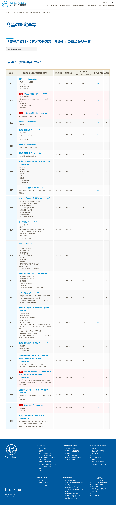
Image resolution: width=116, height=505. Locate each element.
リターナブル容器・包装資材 (35, 198)
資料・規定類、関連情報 (106, 6)
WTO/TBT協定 (43, 485)
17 (98, 256)
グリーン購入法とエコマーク (47, 457)
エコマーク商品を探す (98, 478)
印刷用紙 (28, 121)
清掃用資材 (34, 405)
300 (98, 101)
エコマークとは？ (44, 449)
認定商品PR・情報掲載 (71, 493)
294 (98, 190)
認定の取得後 (92, 6)
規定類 (94, 449)
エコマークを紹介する (45, 466)
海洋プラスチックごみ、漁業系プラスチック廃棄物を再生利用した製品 (35, 374)
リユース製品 (29, 293)
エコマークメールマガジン (99, 489)
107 (98, 83)
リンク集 (94, 491)
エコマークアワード (97, 484)
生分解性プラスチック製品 (34, 343)
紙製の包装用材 (30, 153)
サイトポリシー (17, 495)
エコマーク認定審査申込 (72, 451)
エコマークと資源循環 (45, 455)
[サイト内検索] (112, 2)
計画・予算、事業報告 (98, 451)
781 (98, 322)
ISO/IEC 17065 (96, 493)
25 (98, 154)
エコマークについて (51, 6)
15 (98, 207)
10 (98, 123)
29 (98, 408)
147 (98, 114)
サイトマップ (8, 495)
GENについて (42, 460)
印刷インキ (28, 79)
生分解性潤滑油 (30, 130)
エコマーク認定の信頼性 (45, 453)
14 (98, 280)
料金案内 (67, 453)
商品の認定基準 (65, 6)
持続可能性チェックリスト (99, 464)
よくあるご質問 (96, 457)
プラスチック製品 (31, 188)
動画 (93, 460)
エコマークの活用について (72, 496)
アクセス (41, 471)
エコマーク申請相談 (71, 455)
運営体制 (41, 451)
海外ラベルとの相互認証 (72, 460)
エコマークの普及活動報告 (99, 482)
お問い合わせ (106, 3)
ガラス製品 (28, 222)
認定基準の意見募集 (44, 483)
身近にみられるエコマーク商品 (47, 464)
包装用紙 (28, 144)
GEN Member (96, 495)
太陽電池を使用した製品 (33, 273)
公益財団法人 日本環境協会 (11, 497)
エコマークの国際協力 (45, 462)
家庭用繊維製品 (36, 94)
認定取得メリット (70, 449)
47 (98, 171)
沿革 (40, 468)
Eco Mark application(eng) (73, 457)
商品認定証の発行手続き (72, 487)
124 (98, 134)
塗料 (26, 243)
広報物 (94, 455)
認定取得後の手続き (71, 480)
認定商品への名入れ (71, 498)
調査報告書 (95, 453)
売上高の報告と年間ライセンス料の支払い (74, 484)
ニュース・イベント (97, 480)
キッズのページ (96, 486)
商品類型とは (42, 480)
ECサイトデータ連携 (98, 462)
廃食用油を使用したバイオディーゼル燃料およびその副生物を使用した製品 (34, 358)
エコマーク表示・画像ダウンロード (74, 490)
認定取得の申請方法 (78, 6)
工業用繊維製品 (36, 113)
